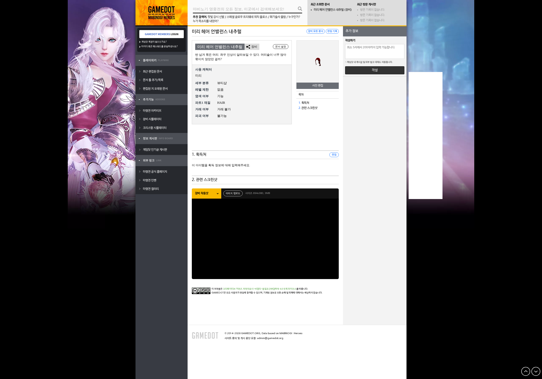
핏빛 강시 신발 (216, 17)
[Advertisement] (265, 140)
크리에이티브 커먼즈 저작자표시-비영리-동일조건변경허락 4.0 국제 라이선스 (259, 289)
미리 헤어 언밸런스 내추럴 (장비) (333, 9)
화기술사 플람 (278, 17)
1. (300, 103)
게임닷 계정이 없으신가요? (154, 42)
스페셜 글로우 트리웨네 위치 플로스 (247, 17)
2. (300, 108)
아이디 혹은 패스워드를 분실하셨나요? (159, 46)
